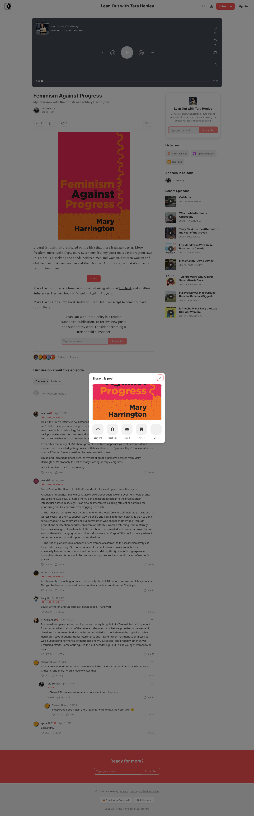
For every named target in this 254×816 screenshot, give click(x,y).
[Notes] (141, 429)
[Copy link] (98, 429)
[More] (156, 429)
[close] (160, 378)
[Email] (127, 429)
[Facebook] (112, 429)
